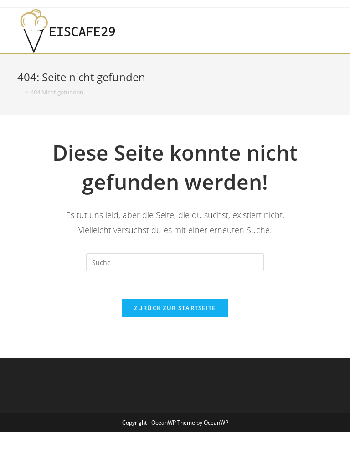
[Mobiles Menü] (330, 24)
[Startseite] (19, 92)
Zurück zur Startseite (175, 308)
